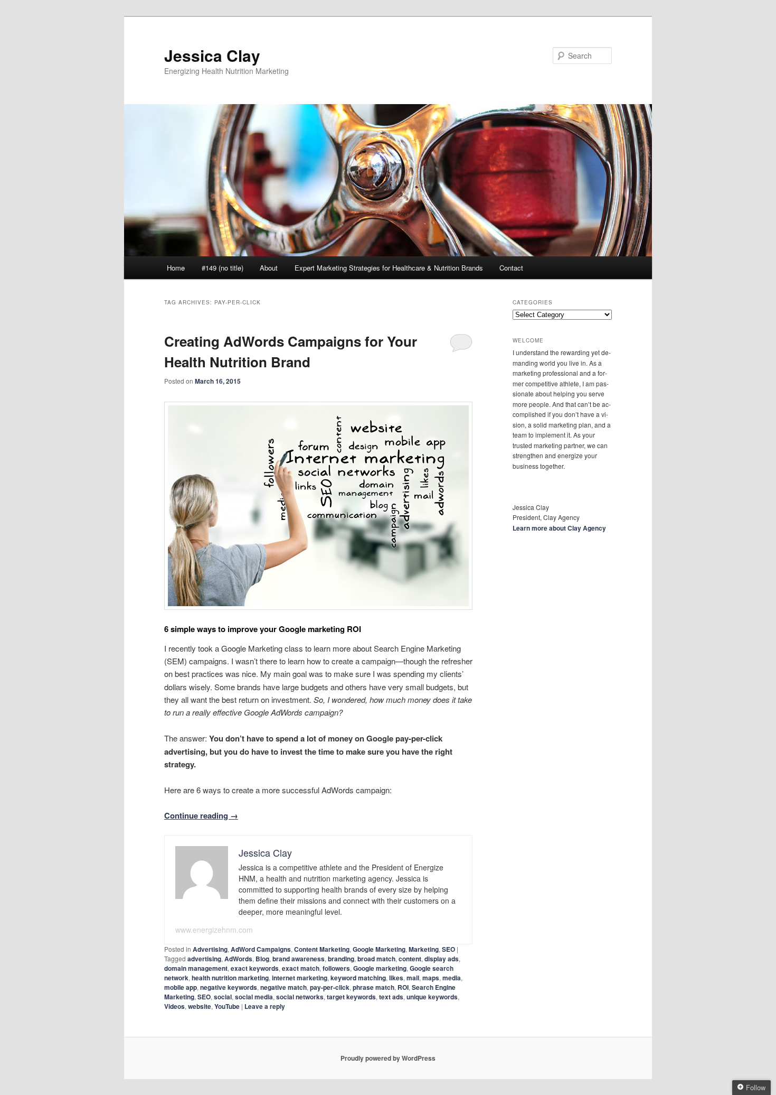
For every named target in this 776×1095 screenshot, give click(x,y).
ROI (403, 987)
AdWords (238, 958)
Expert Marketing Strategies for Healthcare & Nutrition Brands (389, 268)
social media (254, 996)
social (223, 996)
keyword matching (358, 977)
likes (396, 977)
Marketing (424, 949)
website (199, 1006)
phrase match (373, 987)
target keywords (351, 996)
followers (336, 968)
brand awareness (298, 958)
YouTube (227, 1006)
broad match (376, 958)
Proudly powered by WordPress (388, 1058)
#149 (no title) (222, 268)
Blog (262, 958)
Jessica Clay (212, 55)
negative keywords (228, 987)
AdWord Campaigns (261, 949)
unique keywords (432, 996)
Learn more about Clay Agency (559, 528)
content (410, 958)
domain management (196, 968)
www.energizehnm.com (214, 929)
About (269, 268)
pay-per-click (329, 987)
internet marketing (299, 977)
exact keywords (255, 968)
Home (176, 268)
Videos (174, 1006)
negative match (283, 987)
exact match (300, 968)
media (451, 977)
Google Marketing (379, 949)
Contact (511, 268)
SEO (448, 949)
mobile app (180, 987)
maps (430, 977)
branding (341, 958)
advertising (204, 958)
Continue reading (201, 815)
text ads (391, 996)
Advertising (210, 949)
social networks (300, 996)
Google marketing (379, 968)
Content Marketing (321, 949)
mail (412, 977)
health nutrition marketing (230, 977)
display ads (441, 958)
